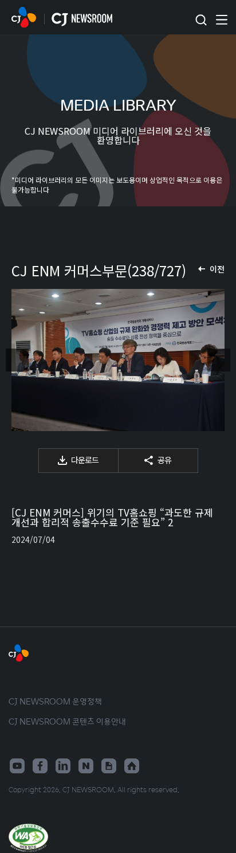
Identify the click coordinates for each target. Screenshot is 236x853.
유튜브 (17, 765)
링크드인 (63, 765)
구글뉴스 (108, 765)
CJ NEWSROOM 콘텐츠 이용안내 (67, 721)
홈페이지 (131, 765)
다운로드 (85, 459)
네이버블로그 (86, 765)
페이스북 (40, 765)
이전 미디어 (17, 360)
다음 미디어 (218, 360)
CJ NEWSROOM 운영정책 (55, 701)
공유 (164, 459)
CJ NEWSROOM (23, 17)
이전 (217, 269)
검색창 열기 (200, 20)
